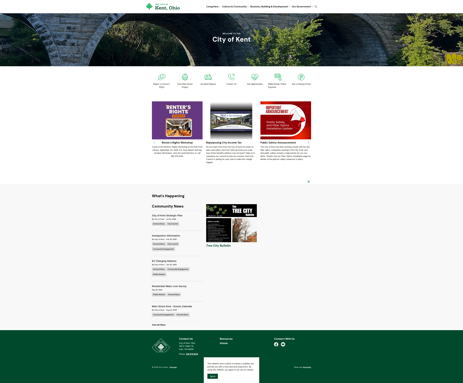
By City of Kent (158, 219)
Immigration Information (166, 235)
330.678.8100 (192, 354)
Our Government (301, 6)
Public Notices (159, 274)
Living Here (212, 6)
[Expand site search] (315, 7)
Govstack (307, 367)
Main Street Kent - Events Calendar (172, 306)
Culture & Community (234, 6)
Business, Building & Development (269, 6)
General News (159, 224)
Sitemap (224, 343)
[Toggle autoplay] (308, 181)
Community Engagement (163, 249)
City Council (173, 224)
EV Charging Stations (164, 261)
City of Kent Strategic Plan (167, 215)
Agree (212, 376)
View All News (158, 325)
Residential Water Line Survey (169, 286)
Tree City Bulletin (218, 245)
